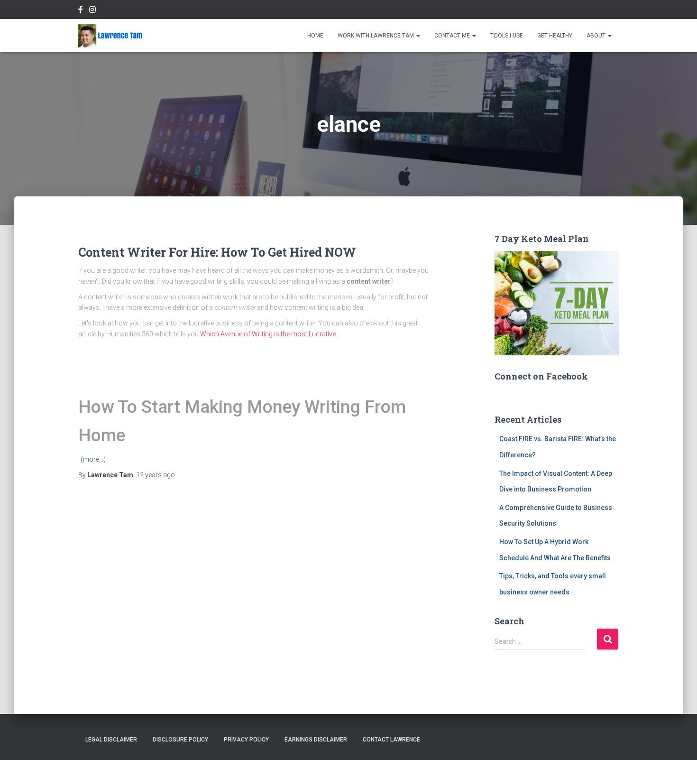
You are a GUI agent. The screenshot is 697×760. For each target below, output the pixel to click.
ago (155, 475)
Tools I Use (506, 35)
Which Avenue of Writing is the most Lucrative (268, 334)
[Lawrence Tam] (110, 35)
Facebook (80, 11)
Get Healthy (554, 35)
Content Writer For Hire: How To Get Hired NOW (217, 252)
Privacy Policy (246, 739)
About (597, 35)
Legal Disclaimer (111, 739)
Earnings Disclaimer (315, 739)
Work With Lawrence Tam (376, 35)
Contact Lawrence (391, 739)
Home (315, 35)
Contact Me (452, 35)
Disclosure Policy (180, 739)
